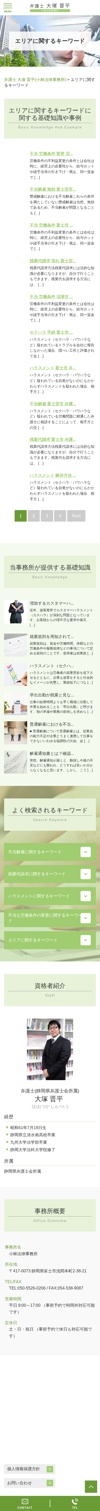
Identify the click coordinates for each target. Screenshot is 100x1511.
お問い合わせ (19, 1483)
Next (76, 516)
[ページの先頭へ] (91, 1486)
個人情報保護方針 (23, 1469)
